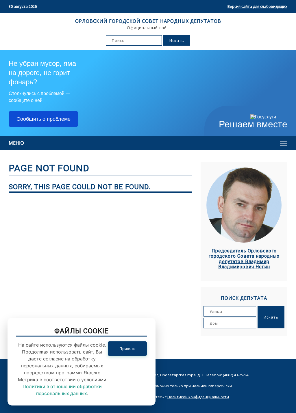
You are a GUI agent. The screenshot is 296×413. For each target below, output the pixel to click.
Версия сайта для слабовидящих (257, 6)
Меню (16, 143)
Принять (127, 348)
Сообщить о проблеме (43, 119)
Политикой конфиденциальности (198, 396)
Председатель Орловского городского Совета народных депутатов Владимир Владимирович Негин (244, 258)
